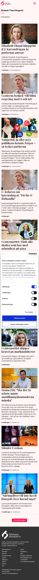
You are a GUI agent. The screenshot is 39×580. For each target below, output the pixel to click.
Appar (22, 549)
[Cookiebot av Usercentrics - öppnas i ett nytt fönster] (28, 254)
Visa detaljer (29, 312)
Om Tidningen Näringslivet (27, 561)
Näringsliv (4, 551)
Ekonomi (4, 553)
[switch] (34, 292)
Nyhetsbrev (23, 551)
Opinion (4, 557)
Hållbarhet (4, 559)
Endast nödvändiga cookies (19, 324)
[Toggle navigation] (34, 3)
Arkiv (21, 553)
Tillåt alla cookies (19, 318)
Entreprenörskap (6, 555)
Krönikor (4, 564)
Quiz (3, 566)
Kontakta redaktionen (26, 555)
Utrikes (4, 561)
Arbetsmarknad (6, 549)
